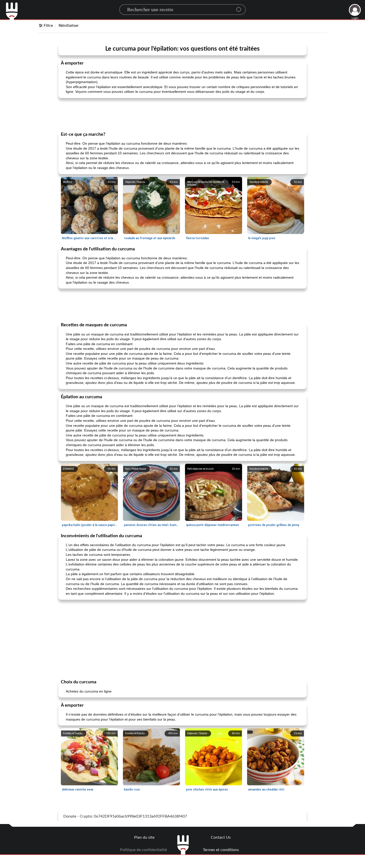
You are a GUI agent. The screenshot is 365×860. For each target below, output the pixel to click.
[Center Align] (240, 7)
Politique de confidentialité (143, 850)
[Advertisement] (182, 114)
